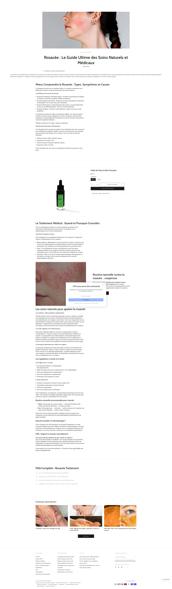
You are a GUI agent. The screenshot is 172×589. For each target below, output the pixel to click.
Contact (38, 556)
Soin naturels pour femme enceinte (89, 556)
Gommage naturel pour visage (66, 556)
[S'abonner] (135, 556)
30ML (94, 180)
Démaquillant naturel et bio (65, 572)
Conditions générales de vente (72, 584)
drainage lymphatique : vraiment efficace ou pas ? (64, 351)
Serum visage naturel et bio (65, 559)
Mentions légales (40, 561)
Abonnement (39, 572)
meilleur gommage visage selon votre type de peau (67, 395)
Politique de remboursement (62, 582)
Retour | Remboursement (42, 565)
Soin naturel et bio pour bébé (87, 559)
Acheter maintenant (107, 188)
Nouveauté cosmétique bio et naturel (89, 565)
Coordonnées (61, 584)
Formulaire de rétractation (43, 574)
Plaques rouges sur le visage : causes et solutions (52, 123)
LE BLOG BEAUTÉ (87, 52)
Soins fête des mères (85, 567)
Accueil (82, 52)
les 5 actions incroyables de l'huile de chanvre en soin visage (63, 341)
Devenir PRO (39, 559)
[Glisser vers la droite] (84, 216)
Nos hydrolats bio (43, 368)
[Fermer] (104, 284)
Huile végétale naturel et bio (65, 563)
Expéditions (39, 567)
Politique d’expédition (53, 584)
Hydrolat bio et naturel (64, 569)
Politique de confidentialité (43, 563)
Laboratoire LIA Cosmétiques (45, 580)
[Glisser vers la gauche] (81, 216)
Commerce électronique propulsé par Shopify (45, 582)
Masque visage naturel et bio (65, 561)
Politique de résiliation (50, 586)
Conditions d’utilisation (42, 584)
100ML (99, 180)
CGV (37, 569)
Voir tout (86, 536)
